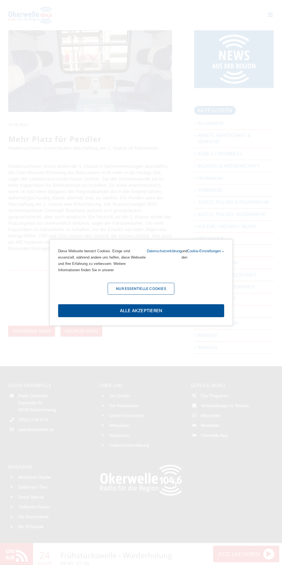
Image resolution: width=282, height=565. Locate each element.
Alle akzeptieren (141, 310)
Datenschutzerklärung (164, 251)
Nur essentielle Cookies (141, 288)
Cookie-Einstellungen (204, 251)
